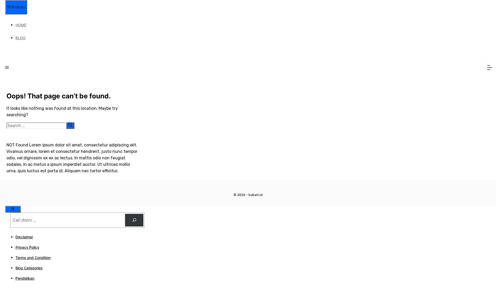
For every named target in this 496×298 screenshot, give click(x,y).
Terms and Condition (33, 257)
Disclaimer (24, 237)
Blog (20, 38)
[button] (7, 68)
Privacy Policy (27, 247)
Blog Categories (29, 268)
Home (21, 25)
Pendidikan (25, 278)
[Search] (70, 125)
